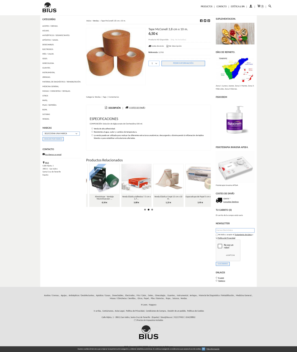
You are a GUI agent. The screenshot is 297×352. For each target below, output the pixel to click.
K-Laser (221, 278)
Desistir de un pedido (177, 311)
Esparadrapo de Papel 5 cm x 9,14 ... (200, 198)
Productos (206, 6)
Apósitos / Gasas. (50, 40)
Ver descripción (175, 46)
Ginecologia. (48, 63)
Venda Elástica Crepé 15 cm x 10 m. (168, 198)
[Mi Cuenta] (251, 7)
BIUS (47, 163)
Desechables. (48, 45)
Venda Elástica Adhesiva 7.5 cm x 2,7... (136, 198)
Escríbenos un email (53, 155)
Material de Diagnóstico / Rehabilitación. (61, 82)
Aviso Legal (119, 311)
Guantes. (46, 68)
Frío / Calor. (48, 54)
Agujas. (45, 31)
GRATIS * (226, 199)
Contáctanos (107, 311)
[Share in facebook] (201, 21)
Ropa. (44, 110)
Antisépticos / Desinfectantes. (56, 35)
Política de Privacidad (226, 238)
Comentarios (114, 97)
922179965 (179, 317)
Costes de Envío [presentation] (137, 108)
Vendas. (46, 119)
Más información (213, 349)
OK (203, 349)
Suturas (46, 114)
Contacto (221, 6)
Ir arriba (97, 311)
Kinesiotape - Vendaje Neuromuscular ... (104, 198)
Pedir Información (183, 63)
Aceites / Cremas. (50, 26)
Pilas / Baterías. (49, 105)
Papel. (45, 100)
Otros (45, 96)
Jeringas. (46, 77)
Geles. (45, 59)
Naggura (221, 281)
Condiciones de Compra (156, 311)
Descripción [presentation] (114, 108)
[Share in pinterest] (209, 21)
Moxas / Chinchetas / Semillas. (56, 91)
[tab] (112, 108)
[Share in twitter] (205, 21)
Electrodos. (48, 49)
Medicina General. (50, 86)
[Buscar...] (270, 7)
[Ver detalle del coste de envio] (219, 200)
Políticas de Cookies (195, 311)
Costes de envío (157, 46)
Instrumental (48, 73)
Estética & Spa (238, 6)
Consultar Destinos (231, 202)
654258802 (190, 317)
